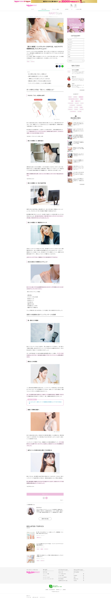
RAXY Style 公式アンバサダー (73, 98)
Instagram (75, 575)
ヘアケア (69, 49)
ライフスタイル (73, 111)
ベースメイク (70, 42)
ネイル (69, 51)
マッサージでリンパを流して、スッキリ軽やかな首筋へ (39, 83)
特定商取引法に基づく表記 (62, 580)
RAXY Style (44, 9)
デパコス (76, 109)
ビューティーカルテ (46, 577)
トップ (32, 9)
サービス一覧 (29, 597)
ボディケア (42, 535)
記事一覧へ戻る (45, 518)
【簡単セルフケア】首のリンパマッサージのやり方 (39, 78)
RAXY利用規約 (60, 578)
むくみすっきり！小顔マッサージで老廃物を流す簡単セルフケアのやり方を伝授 (45, 402)
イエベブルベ (79, 105)
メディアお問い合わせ (62, 573)
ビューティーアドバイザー (47, 578)
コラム (69, 54)
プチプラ (70, 107)
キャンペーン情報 (55, 9)
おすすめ (75, 96)
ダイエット (42, 560)
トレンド (76, 103)
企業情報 (46, 589)
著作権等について (59, 589)
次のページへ (45, 494)
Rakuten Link (76, 578)
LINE (74, 577)
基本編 (82, 98)
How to (28, 61)
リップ (82, 103)
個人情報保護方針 (52, 589)
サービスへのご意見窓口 (62, 577)
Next (61, 500)
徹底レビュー (39, 537)
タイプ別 (79, 111)
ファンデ (81, 109)
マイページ (45, 575)
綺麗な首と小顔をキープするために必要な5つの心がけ (39, 81)
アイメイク (70, 44)
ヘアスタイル (72, 105)
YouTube (75, 580)
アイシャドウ (71, 103)
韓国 (72, 101)
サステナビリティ (42, 597)
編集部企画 (81, 96)
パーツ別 (76, 107)
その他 (69, 56)
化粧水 (81, 107)
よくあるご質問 (78, 9)
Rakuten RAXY (32, 5)
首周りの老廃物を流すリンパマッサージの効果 (38, 76)
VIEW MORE (81, 90)
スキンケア (70, 39)
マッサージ (32, 61)
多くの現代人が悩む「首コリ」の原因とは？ (37, 74)
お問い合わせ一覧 (35, 597)
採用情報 (64, 589)
